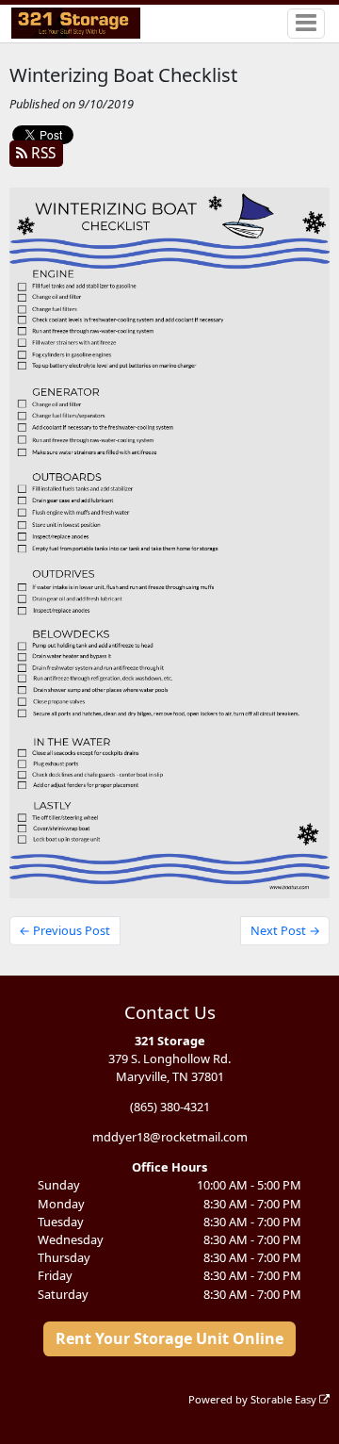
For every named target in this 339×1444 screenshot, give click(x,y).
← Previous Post (64, 930)
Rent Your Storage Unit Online (169, 1338)
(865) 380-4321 (170, 1106)
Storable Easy (284, 1399)
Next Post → (285, 930)
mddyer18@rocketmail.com (170, 1136)
